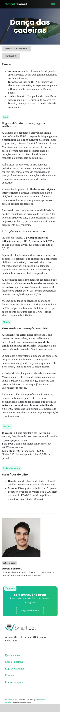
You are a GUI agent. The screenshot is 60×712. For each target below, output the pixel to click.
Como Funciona (14, 661)
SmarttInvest (12, 700)
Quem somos (12, 655)
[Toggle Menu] (53, 4)
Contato (9, 675)
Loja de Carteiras (14, 668)
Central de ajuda (14, 681)
